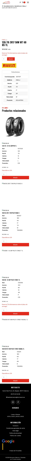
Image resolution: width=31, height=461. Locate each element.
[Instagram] (13, 402)
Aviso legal (15, 431)
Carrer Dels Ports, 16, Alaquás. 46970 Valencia (15, 391)
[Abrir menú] (27, 2)
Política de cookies (15, 435)
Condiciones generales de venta (15, 428)
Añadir (11, 59)
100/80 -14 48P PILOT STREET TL (11, 280)
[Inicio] (2, 6)
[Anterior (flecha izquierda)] (3, 230)
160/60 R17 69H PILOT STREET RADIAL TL (13, 349)
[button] (15, 445)
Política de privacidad (15, 433)
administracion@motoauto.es (16, 397)
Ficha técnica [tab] (15, 72)
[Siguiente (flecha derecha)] (28, 230)
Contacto (15, 426)
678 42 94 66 (16, 394)
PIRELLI (4, 40)
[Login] (20, 2)
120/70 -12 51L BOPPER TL (9, 146)
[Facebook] (18, 402)
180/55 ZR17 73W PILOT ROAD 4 (10, 213)
